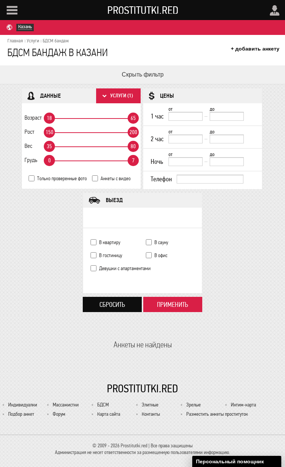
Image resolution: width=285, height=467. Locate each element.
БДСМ (103, 405)
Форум (59, 414)
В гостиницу (110, 255)
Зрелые (193, 405)
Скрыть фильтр (143, 74)
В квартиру (109, 242)
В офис (160, 255)
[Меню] (12, 10)
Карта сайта (108, 414)
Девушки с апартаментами (125, 268)
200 (133, 132)
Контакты (151, 414)
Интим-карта (243, 405)
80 (133, 146)
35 (49, 146)
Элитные (150, 405)
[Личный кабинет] (274, 10)
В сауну (161, 242)
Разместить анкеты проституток (217, 414)
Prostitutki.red (142, 10)
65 (133, 118)
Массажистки (66, 405)
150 (49, 132)
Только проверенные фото (62, 178)
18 (49, 118)
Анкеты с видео (116, 178)
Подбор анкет (21, 414)
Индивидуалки (22, 405)
